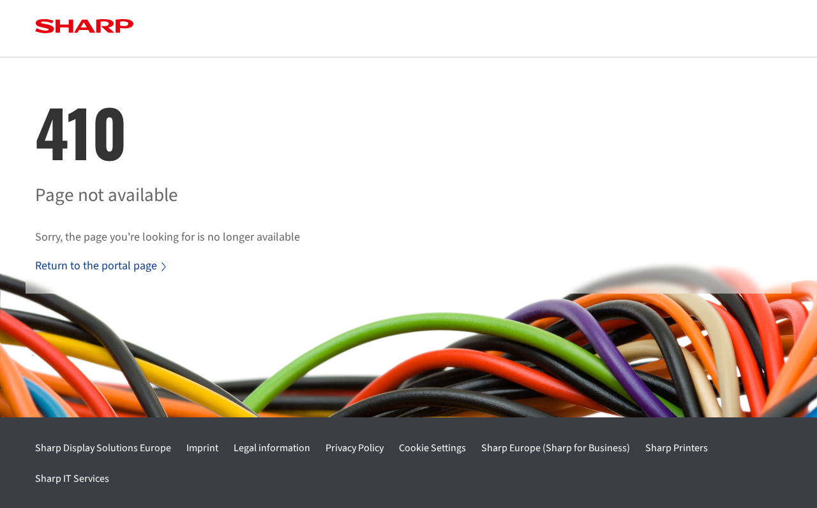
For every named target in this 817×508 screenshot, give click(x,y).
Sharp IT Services (72, 479)
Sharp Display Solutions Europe (103, 448)
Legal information (272, 448)
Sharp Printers (676, 448)
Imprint (202, 448)
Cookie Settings (432, 448)
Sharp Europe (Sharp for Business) (555, 448)
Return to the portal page (96, 266)
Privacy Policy (355, 448)
